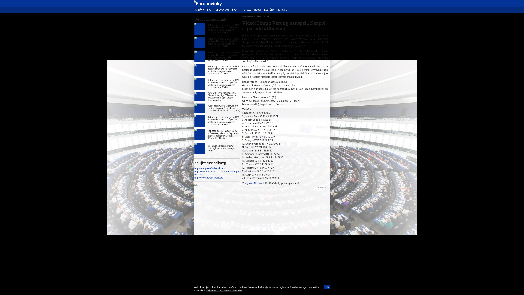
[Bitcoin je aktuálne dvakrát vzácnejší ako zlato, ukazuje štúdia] (199, 148)
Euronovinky (249, 16)
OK (327, 287)
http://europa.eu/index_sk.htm (209, 168)
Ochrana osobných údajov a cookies (224, 290)
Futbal (266, 16)
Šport (259, 16)
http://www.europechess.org (208, 177)
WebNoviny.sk (257, 183)
